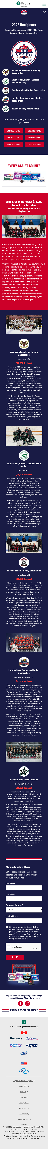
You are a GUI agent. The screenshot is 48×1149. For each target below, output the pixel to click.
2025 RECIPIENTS (34, 131)
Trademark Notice (24, 1119)
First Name (10, 883)
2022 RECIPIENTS (13, 144)
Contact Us (24, 1097)
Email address (12, 916)
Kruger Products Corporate (23, 1081)
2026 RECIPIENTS (13, 131)
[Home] (24, 4)
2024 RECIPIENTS (13, 137)
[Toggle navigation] (44, 4)
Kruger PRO (23, 1086)
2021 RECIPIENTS (34, 144)
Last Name (10, 894)
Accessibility (24, 1114)
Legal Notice (24, 1108)
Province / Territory (14, 905)
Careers (23, 1092)
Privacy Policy (24, 1103)
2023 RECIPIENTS (34, 137)
